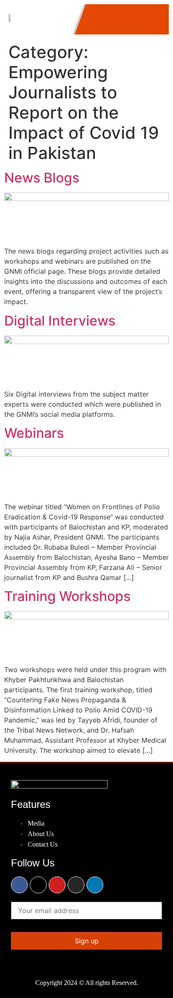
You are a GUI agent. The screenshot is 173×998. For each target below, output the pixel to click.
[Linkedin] (94, 884)
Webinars (34, 433)
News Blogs (41, 177)
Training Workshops (67, 596)
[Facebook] (19, 884)
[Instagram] (76, 884)
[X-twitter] (38, 884)
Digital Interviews (59, 320)
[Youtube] (57, 884)
